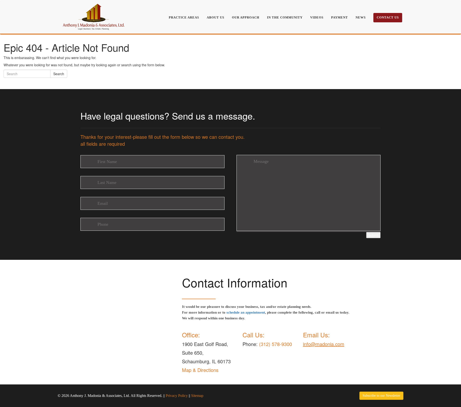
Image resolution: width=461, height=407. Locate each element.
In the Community (285, 17)
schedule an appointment (245, 312)
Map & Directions (200, 369)
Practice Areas (184, 17)
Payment (339, 17)
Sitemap (197, 396)
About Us (215, 17)
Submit (373, 235)
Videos (316, 17)
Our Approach (245, 17)
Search (58, 73)
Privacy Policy (177, 396)
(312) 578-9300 (275, 343)
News (361, 17)
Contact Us (388, 17)
